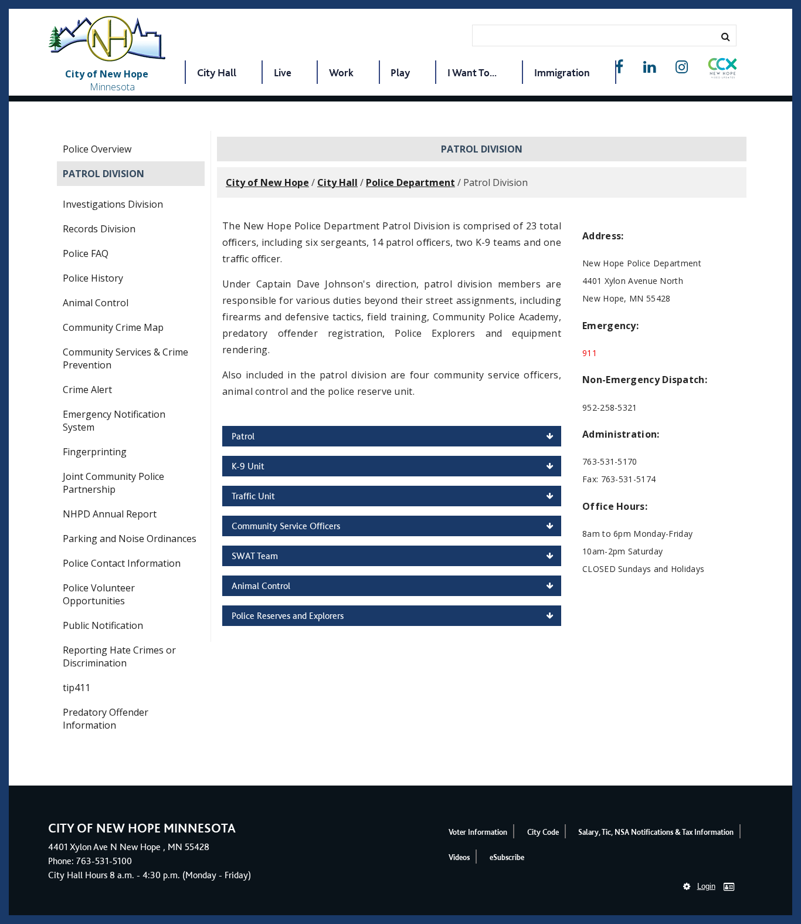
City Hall (216, 72)
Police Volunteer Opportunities (99, 594)
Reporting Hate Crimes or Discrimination (119, 656)
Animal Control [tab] (261, 585)
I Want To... (472, 72)
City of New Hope (267, 182)
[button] (722, 70)
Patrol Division (103, 173)
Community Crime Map (113, 327)
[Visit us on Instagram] (682, 67)
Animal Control (95, 302)
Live (282, 72)
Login (706, 886)
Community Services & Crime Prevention (125, 358)
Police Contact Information (122, 563)
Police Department (410, 182)
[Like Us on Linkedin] (649, 67)
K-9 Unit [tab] (248, 466)
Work (341, 72)
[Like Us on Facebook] (619, 67)
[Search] (725, 36)
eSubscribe (507, 857)
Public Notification (103, 625)
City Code (543, 832)
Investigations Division (113, 204)
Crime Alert (87, 389)
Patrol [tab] (243, 436)
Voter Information (478, 832)
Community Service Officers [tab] (286, 526)
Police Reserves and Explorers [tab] (288, 615)
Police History (93, 278)
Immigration (562, 72)
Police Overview (97, 149)
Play (400, 72)
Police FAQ (85, 253)
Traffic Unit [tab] (253, 496)
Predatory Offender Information (105, 719)
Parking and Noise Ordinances (129, 538)
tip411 (76, 687)
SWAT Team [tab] (255, 555)
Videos (459, 857)
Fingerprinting (95, 451)
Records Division (99, 228)
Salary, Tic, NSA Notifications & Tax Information (656, 832)
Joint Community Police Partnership (113, 483)
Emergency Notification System (114, 421)
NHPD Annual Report (110, 513)
